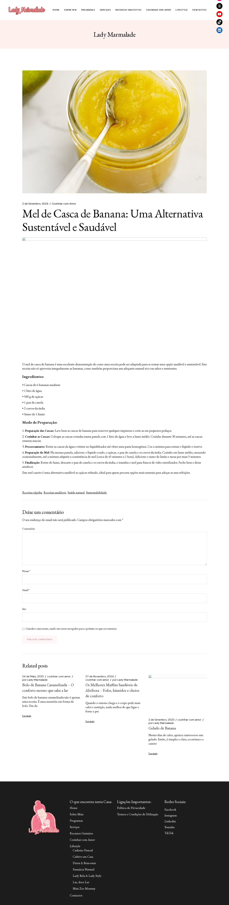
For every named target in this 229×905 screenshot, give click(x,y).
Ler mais (26, 716)
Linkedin (170, 821)
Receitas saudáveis (55, 492)
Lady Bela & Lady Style (87, 876)
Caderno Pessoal (83, 850)
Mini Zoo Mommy (84, 888)
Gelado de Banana (162, 728)
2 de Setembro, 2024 (35, 203)
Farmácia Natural (83, 869)
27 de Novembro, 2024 (99, 676)
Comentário (28, 528)
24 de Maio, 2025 (33, 676)
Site (24, 609)
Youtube (169, 827)
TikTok (169, 833)
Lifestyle (75, 846)
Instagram (170, 815)
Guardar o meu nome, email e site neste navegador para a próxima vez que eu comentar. (71, 628)
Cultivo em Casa (83, 857)
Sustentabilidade (96, 492)
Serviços (74, 827)
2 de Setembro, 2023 (161, 719)
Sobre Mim (76, 814)
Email (26, 590)
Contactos (76, 895)
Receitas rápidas (32, 492)
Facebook (170, 809)
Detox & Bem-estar (84, 863)
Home (73, 808)
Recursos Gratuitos (81, 833)
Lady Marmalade (34, 680)
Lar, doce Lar (81, 882)
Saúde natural (76, 492)
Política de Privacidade (131, 808)
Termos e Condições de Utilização (137, 814)
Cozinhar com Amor (64, 203)
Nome (26, 571)
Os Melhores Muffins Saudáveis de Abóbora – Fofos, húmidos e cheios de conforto (112, 690)
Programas (76, 821)
